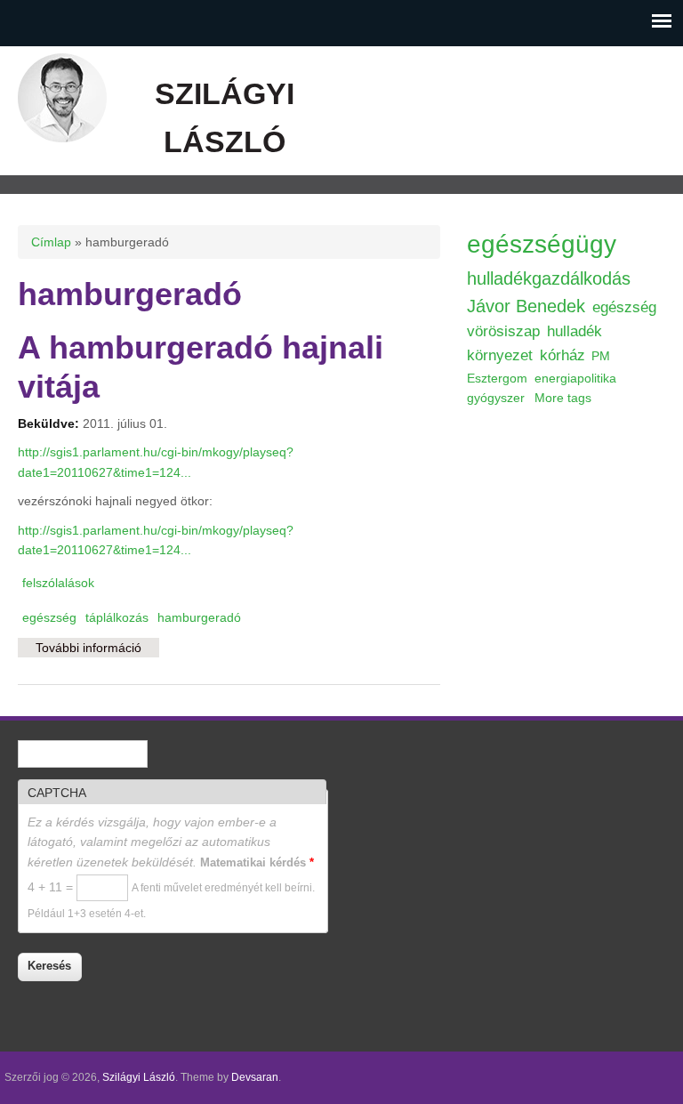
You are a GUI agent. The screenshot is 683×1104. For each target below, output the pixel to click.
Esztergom (497, 378)
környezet (500, 355)
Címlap (51, 242)
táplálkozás (117, 617)
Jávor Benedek (526, 306)
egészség (49, 617)
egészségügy (541, 244)
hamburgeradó (199, 617)
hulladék (574, 331)
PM (600, 356)
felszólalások (58, 583)
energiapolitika (575, 378)
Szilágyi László (138, 1077)
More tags (562, 398)
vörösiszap (503, 331)
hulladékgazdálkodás (549, 278)
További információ (97, 652)
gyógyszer (496, 398)
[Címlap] (62, 138)
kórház (562, 355)
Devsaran (254, 1077)
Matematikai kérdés (257, 862)
